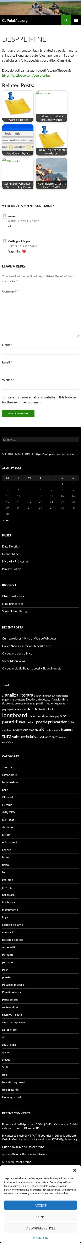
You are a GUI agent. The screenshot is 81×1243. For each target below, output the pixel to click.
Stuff (5, 1067)
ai (3, 695)
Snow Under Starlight (15, 611)
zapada (7, 741)
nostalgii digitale (12, 939)
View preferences (40, 1228)
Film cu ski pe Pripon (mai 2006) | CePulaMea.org (33, 1124)
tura (7, 736)
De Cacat (8, 819)
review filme (10, 1007)
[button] (75, 1170)
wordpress (51, 737)
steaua (6, 1059)
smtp (48, 730)
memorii (7, 932)
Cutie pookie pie (19, 241)
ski (42, 728)
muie (49, 716)
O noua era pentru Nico (17, 653)
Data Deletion (11, 546)
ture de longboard (13, 1082)
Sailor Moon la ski (13, 661)
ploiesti (30, 722)
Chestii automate (13, 596)
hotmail (23, 709)
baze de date (10, 782)
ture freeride (10, 1089)
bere (5, 789)
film (42, 703)
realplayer (7, 730)
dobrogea (8, 703)
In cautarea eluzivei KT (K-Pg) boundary (52, 1139)
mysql (56, 716)
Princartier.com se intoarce (29, 1154)
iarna (33, 708)
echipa (28, 703)
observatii (8, 947)
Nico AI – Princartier (15, 561)
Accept (41, 1205)
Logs (5, 917)
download (20, 703)
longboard (14, 715)
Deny (40, 1217)
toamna (67, 729)
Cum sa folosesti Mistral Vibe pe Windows (29, 638)
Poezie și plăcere (13, 984)
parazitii (10, 721)
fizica (5, 864)
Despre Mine (10, 554)
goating (61, 703)
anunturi (7, 767)
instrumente (10, 909)
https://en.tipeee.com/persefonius (26, 75)
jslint (48, 709)
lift (53, 709)
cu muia (7, 804)
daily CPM (9, 812)
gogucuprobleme (10, 709)
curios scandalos (60, 695)
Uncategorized (11, 1097)
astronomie (9, 774)
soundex (56, 730)
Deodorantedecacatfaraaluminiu (47, 699)
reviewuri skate (12, 1014)
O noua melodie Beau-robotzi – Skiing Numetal (32, 668)
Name (7, 345)
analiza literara (19, 694)
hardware (8, 894)
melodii (40, 716)
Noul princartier (12, 603)
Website (8, 380)
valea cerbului (23, 736)
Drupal (6, 834)
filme (5, 857)
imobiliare (8, 902)
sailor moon (30, 730)
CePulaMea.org (15, 20)
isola (42, 709)
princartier (57, 721)
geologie (51, 703)
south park (9, 1044)
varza (39, 736)
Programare (10, 999)
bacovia (39, 695)
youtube (63, 737)
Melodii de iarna (12, 924)
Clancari (7, 797)
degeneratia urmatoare (13, 699)
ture (4, 1074)
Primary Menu (76, 20)
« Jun (6, 520)
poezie (41, 721)
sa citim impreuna (13, 1022)
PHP (22, 722)
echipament (9, 842)
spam (5, 1052)
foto (4, 872)
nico (63, 716)
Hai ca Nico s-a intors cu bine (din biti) (26, 646)
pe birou (7, 962)
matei (31, 716)
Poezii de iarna (11, 992)
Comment (10, 291)
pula (71, 722)
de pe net (8, 827)
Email (7, 362)
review (17, 730)
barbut (47, 695)
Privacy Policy (40, 1237)
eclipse (36, 703)
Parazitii (7, 954)
